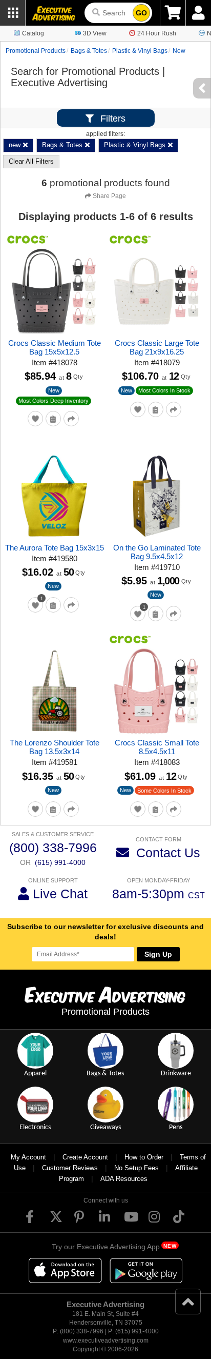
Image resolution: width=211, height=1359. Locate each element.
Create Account (85, 1157)
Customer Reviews (70, 1168)
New (53, 390)
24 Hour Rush (156, 33)
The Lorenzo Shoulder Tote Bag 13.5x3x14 (54, 747)
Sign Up (158, 954)
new (179, 50)
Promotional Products (36, 50)
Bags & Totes (89, 50)
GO (141, 13)
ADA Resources (123, 1179)
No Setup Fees (136, 1168)
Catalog (33, 33)
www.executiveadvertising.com (106, 1340)
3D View (95, 33)
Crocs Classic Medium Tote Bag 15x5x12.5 (54, 347)
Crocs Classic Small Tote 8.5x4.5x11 (157, 747)
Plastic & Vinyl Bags (139, 50)
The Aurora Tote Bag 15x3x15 (54, 547)
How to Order (143, 1157)
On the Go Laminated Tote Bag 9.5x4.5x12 (157, 552)
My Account (28, 1157)
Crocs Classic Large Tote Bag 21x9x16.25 (157, 347)
